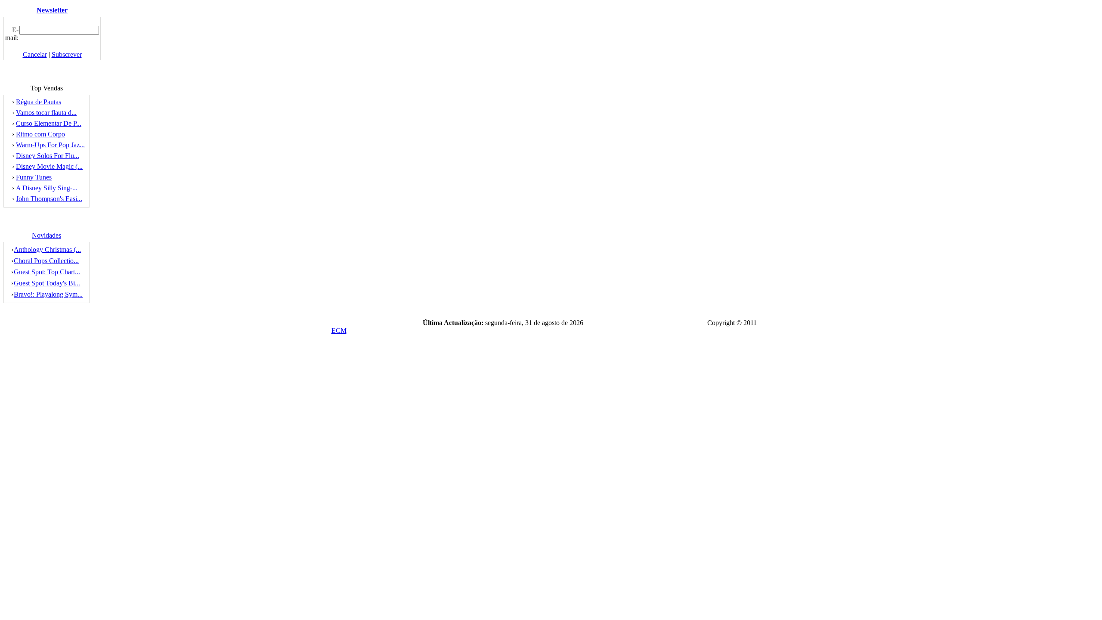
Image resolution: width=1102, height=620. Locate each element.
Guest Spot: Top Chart (47, 272)
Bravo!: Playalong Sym (48, 294)
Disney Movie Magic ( (49, 166)
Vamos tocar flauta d (46, 112)
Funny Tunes (34, 177)
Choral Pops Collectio (46, 260)
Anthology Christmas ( (47, 249)
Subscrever (67, 54)
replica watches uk (88, 339)
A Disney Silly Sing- (46, 188)
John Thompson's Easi (49, 198)
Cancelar (35, 54)
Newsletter (52, 10)
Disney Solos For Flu (47, 155)
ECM (339, 330)
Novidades (46, 235)
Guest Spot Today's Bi (47, 283)
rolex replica (315, 339)
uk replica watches (500, 339)
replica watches (211, 339)
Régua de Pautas (38, 101)
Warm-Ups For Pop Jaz (50, 145)
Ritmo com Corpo (40, 134)
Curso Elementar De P (48, 123)
